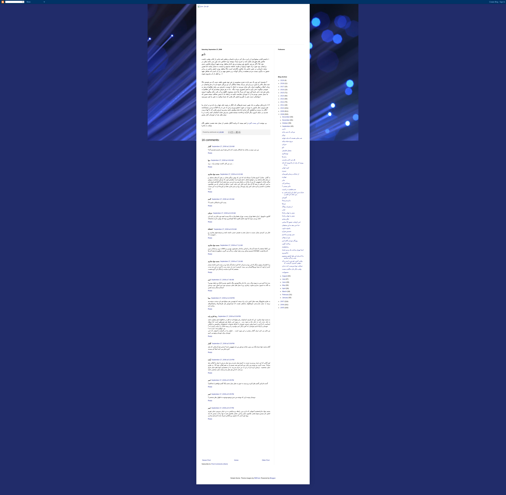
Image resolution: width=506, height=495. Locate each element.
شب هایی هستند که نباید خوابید (292, 138)
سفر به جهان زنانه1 (288, 216)
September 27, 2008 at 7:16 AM (231, 261)
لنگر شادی (285, 219)
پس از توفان (286, 237)
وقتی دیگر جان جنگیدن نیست (291, 269)
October (285, 123)
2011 (282, 105)
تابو (283, 147)
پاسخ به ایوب (286, 228)
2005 (282, 308)
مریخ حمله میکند (287, 141)
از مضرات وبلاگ (287, 207)
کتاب (283, 210)
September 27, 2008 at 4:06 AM (222, 160)
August (285, 276)
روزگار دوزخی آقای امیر (290, 241)
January (285, 298)
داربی (284, 129)
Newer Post (206, 460)
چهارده (284, 177)
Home (236, 460)
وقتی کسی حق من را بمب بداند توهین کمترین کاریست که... (292, 262)
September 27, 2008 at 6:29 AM (224, 213)
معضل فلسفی (286, 150)
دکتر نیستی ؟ (286, 186)
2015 (282, 93)
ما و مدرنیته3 (286, 200)
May (284, 285)
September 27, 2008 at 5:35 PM (222, 380)
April (284, 288)
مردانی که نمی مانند (288, 132)
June (284, 282)
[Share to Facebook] (237, 132)
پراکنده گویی (286, 244)
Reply (210, 153)
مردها (284, 204)
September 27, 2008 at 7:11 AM (231, 245)
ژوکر (283, 135)
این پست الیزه (253, 123)
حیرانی (284, 144)
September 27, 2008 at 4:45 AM (223, 199)
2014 (282, 96)
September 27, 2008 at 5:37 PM (222, 408)
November (286, 120)
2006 (282, 305)
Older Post (265, 460)
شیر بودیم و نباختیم (288, 234)
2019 (282, 80)
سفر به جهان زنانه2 (288, 213)
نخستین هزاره (286, 231)
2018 (282, 83)
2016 (282, 90)
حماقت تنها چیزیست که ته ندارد (292, 266)
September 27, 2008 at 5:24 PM (223, 360)
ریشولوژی (285, 247)
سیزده (284, 171)
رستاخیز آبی (286, 183)
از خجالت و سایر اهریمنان (290, 174)
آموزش (284, 197)
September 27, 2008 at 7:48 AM (222, 280)
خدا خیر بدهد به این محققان (291, 225)
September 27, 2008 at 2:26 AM (223, 146)
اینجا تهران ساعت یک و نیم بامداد (292, 250)
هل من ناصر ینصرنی (288, 160)
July (284, 279)
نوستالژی (285, 153)
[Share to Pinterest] (239, 132)
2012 (282, 102)
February (285, 295)
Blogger (272, 478)
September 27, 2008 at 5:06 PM (229, 316)
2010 (282, 108)
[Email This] (229, 132)
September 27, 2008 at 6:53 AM (225, 229)
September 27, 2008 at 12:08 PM (223, 298)
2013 (282, 99)
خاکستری (285, 253)
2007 (282, 301)
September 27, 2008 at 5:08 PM (223, 343)
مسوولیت (285, 272)
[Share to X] (234, 132)
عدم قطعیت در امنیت (289, 189)
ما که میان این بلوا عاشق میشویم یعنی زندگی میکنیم (292, 257)
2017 (282, 87)
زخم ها (284, 157)
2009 (282, 111)
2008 (282, 114)
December (286, 117)
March (284, 291)
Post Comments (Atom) (219, 464)
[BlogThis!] (232, 132)
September (286, 126)
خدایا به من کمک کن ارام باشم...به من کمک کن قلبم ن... (293, 193)
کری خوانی (285, 168)
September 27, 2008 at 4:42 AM (231, 174)
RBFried (257, 478)
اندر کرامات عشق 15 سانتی (291, 222)
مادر (283, 180)
